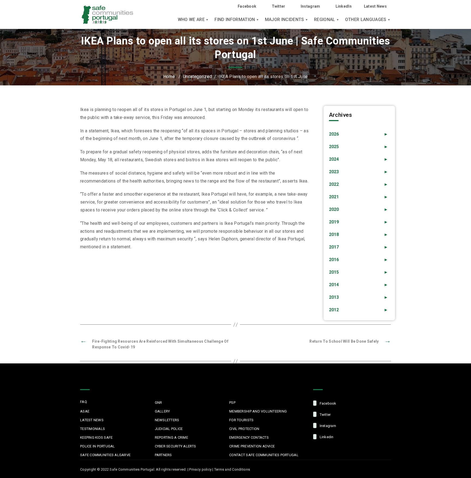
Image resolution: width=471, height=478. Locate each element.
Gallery (162, 411)
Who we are (191, 19)
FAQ (83, 402)
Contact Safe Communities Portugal (263, 455)
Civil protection (244, 429)
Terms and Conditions (232, 469)
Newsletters (167, 420)
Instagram (310, 6)
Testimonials (92, 429)
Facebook (247, 6)
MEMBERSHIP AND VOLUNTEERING (258, 411)
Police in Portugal (97, 446)
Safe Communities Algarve (105, 455)
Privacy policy (200, 469)
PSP (232, 403)
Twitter (278, 6)
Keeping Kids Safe (96, 437)
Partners (163, 455)
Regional (324, 19)
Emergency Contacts (249, 437)
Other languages (366, 19)
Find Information (235, 19)
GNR (158, 403)
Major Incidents (284, 19)
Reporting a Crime (171, 437)
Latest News (375, 6)
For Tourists (241, 420)
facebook (327, 403)
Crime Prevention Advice (252, 446)
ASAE (84, 411)
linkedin (326, 437)
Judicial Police (169, 429)
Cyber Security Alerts (175, 446)
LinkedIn (344, 6)
